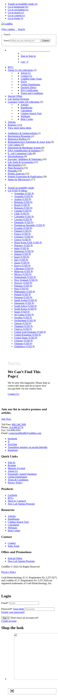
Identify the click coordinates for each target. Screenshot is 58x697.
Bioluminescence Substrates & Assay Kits (29, 142)
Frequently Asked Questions (22, 474)
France (22, 234)
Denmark (23, 222)
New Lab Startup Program (21, 503)
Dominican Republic (29, 225)
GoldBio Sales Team (31, 78)
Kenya (22, 265)
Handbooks (26, 107)
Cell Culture (14, 144)
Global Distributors (30, 84)
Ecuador (23, 228)
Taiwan (22, 323)
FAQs (24, 81)
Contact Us (26, 76)
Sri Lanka (24, 314)
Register (12, 465)
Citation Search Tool (31, 113)
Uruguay (23, 340)
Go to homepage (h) (18, 6)
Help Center (27, 119)
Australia (23, 196)
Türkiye (23, 329)
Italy (21, 260)
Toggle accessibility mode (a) (22, 4)
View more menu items (19, 127)
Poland (22, 294)
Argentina (24, 193)
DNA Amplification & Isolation (24, 150)
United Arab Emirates (30, 332)
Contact (12, 543)
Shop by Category (17, 501)
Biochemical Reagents (19, 136)
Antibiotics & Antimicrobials (23, 133)
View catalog (8, 29)
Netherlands (25, 277)
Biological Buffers (17, 139)
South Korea (25, 309)
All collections (25, 70)
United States (25, 337)
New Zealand (26, 280)
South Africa (25, 306)
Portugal (23, 297)
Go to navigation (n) (18, 9)
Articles (25, 104)
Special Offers (15, 96)
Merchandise (14, 165)
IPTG (11, 67)
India (21, 248)
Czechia (23, 219)
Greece (22, 239)
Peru (21, 288)
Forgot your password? (13, 612)
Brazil (22, 205)
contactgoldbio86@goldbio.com (25, 433)
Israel (21, 257)
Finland (22, 231)
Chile (21, 213)
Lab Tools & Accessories (21, 162)
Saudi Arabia (25, 300)
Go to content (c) (16, 15)
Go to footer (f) (15, 18)
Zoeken (45, 40)
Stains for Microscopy (19, 179)
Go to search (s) (16, 12)
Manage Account (16, 468)
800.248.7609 (19, 424)
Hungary (23, 245)
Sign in (6, 618)
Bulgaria (23, 208)
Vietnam (23, 343)
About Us (13, 70)
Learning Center (16, 101)
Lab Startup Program (18, 99)
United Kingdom (27, 335)
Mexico (22, 274)
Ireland (22, 254)
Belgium (23, 202)
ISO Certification (29, 90)
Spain (21, 311)
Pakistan (23, 285)
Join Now (6, 419)
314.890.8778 (16, 427)
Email (5, 603)
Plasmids (12, 170)
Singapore (24, 303)
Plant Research (16, 168)
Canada (22, 210)
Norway (23, 283)
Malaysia (23, 271)
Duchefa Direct (28, 87)
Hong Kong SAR (28, 242)
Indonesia (24, 251)
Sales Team (13, 546)
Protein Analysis (16, 173)
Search (7, 40)
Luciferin (12, 495)
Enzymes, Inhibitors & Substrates (25, 159)
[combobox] (25, 40)
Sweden (23, 317)
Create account (8, 621)
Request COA (15, 125)
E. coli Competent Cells (20, 153)
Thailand (23, 326)
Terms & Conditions (18, 479)
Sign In (11, 462)
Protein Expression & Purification (25, 176)
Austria (22, 199)
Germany (23, 236)
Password (12, 609)
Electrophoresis (16, 156)
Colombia (24, 216)
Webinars (25, 116)
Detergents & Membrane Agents (24, 147)
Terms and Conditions (32, 93)
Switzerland (25, 320)
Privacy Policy (15, 482)
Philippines (24, 291)
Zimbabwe (24, 346)
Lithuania (23, 268)
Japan (21, 262)
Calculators (26, 110)
